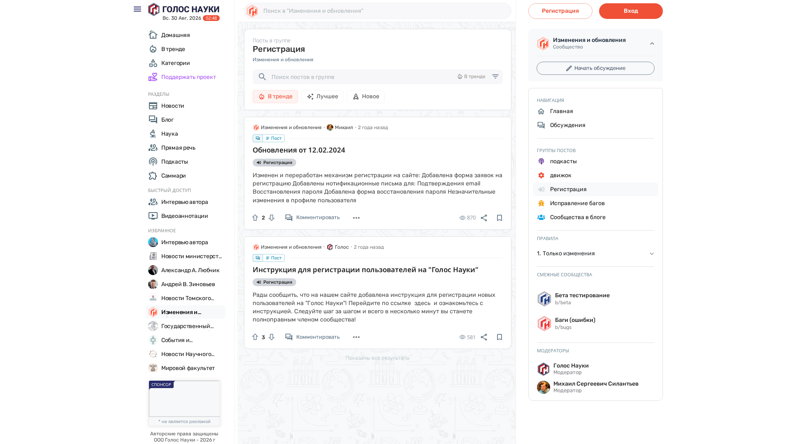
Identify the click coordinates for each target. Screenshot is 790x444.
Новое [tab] (370, 96)
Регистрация (560, 10)
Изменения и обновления (283, 59)
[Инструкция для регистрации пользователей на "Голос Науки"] (378, 307)
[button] (595, 253)
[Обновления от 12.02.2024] (378, 188)
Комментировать (318, 217)
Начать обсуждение (599, 68)
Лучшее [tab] (327, 96)
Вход (631, 10)
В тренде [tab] (280, 96)
